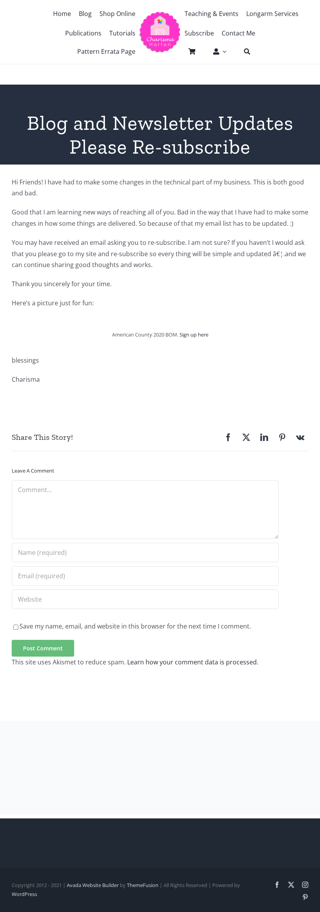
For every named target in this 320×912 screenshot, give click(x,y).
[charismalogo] (160, 14)
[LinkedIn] (264, 437)
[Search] (243, 51)
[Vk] (300, 437)
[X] (246, 437)
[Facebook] (228, 437)
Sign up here (194, 334)
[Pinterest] (282, 437)
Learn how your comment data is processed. (192, 662)
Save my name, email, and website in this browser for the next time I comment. (135, 626)
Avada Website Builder (93, 885)
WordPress (24, 894)
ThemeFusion (142, 885)
